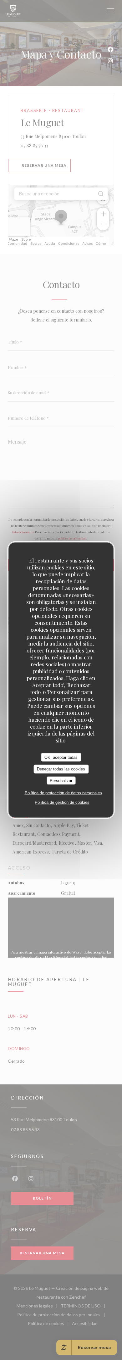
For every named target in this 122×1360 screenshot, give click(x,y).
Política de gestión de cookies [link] (62, 802)
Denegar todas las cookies (61, 769)
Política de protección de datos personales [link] (63, 793)
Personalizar (61, 780)
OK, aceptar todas (61, 757)
